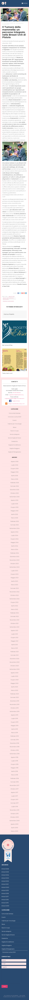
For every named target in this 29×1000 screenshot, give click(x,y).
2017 (7, 896)
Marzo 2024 (14, 549)
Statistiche (14, 441)
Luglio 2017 (14, 796)
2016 (7, 899)
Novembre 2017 (14, 785)
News (14, 427)
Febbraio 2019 (14, 736)
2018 (7, 893)
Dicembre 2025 (14, 489)
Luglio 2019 (14, 718)
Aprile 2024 (14, 546)
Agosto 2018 (14, 757)
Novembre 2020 (14, 662)
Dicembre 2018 (14, 743)
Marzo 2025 (14, 518)
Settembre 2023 (14, 567)
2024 (7, 875)
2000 (7, 906)
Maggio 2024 (14, 542)
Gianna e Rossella (9, 314)
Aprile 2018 (14, 771)
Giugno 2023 (14, 574)
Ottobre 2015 (15, 813)
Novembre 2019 (14, 704)
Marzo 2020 (14, 690)
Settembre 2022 (14, 599)
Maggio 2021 (14, 641)
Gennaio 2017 (15, 803)
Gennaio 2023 (14, 588)
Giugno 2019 (14, 722)
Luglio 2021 (14, 634)
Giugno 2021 (14, 637)
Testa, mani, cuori (7, 373)
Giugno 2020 (15, 679)
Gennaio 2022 (14, 616)
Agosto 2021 (14, 630)
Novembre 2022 (14, 592)
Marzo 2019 (14, 732)
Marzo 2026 (14, 479)
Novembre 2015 (14, 810)
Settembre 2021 (14, 627)
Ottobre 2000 (14, 817)
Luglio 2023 (14, 570)
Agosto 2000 (14, 824)
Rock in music (14, 431)
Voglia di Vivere (16, 401)
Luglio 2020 (14, 676)
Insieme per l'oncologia (14, 424)
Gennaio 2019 (15, 739)
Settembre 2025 (14, 496)
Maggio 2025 (14, 510)
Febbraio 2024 (14, 553)
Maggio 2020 (14, 683)
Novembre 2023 (14, 560)
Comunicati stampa (14, 413)
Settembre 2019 (14, 711)
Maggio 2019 (14, 725)
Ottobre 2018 (15, 750)
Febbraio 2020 (14, 694)
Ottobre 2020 (14, 665)
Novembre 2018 (14, 746)
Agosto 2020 (14, 672)
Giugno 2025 (14, 507)
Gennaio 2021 (15, 655)
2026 (7, 869)
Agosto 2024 (14, 532)
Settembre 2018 (14, 753)
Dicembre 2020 (14, 658)
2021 (7, 884)
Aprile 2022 (14, 606)
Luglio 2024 (14, 535)
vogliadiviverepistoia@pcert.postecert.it (14, 398)
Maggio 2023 (14, 577)
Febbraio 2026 (14, 482)
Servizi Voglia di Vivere (14, 438)
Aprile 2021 (14, 644)
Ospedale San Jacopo (8, 301)
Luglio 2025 (14, 503)
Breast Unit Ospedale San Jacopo (8, 299)
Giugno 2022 (14, 602)
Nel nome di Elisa (7, 345)
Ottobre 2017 (15, 789)
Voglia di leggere (15, 448)
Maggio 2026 (14, 472)
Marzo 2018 (14, 775)
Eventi (14, 420)
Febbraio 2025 (14, 521)
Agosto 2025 (14, 500)
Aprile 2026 (14, 475)
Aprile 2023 (14, 581)
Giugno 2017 (14, 799)
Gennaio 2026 (14, 486)
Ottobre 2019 (15, 708)
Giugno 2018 (14, 764)
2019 (7, 890)
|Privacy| (14, 996)
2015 (7, 902)
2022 (7, 881)
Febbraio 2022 (14, 613)
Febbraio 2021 (14, 651)
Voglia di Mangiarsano (14, 452)
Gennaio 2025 (14, 525)
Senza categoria (14, 434)
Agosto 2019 (14, 715)
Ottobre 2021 (15, 623)
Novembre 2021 (14, 620)
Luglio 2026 (14, 465)
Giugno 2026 (14, 468)
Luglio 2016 (14, 806)
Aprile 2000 (14, 827)
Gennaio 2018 (14, 782)
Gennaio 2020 (14, 697)
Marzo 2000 (14, 831)
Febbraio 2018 (14, 778)
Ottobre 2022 (14, 595)
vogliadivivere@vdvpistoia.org (16, 394)
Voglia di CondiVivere (14, 445)
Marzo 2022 (14, 609)
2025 (7, 872)
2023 (7, 878)
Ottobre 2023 (14, 563)
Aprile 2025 (14, 514)
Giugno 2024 (14, 539)
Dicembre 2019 (14, 701)
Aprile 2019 (14, 729)
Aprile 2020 (14, 687)
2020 (7, 887)
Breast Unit (11, 296)
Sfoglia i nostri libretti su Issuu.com (16, 403)
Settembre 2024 (14, 528)
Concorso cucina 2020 (14, 417)
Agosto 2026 (14, 461)
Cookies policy (21, 996)
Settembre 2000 (15, 820)
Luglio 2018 (14, 761)
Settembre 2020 (15, 669)
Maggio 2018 (14, 768)
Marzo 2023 (14, 584)
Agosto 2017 (14, 792)
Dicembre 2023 (14, 556)
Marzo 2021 (14, 648)
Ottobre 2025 (14, 493)
